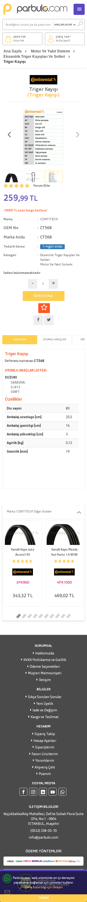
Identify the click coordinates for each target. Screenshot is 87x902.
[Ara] (80, 24)
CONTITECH (49, 219)
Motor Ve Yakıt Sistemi (50, 51)
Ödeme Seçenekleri (45, 667)
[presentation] (9, 135)
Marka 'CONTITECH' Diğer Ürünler (29, 511)
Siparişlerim (44, 747)
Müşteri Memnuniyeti (44, 673)
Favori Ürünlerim (45, 754)
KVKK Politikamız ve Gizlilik (44, 660)
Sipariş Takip (45, 734)
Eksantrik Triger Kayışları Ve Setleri (34, 57)
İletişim (45, 680)
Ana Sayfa (12, 51)
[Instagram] (33, 792)
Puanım (45, 774)
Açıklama (19, 339)
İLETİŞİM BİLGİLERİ (43, 807)
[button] (18, 616)
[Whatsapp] (62, 792)
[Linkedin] (43, 792)
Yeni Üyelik (44, 704)
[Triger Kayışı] (43, 136)
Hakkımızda (44, 653)
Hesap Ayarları (44, 741)
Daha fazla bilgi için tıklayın (44, 887)
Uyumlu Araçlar (54, 339)
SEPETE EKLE (43, 296)
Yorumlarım (44, 761)
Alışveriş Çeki (45, 767)
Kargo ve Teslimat (45, 717)
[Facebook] (23, 792)
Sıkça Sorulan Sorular (44, 697)
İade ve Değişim (44, 710)
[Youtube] (53, 792)
